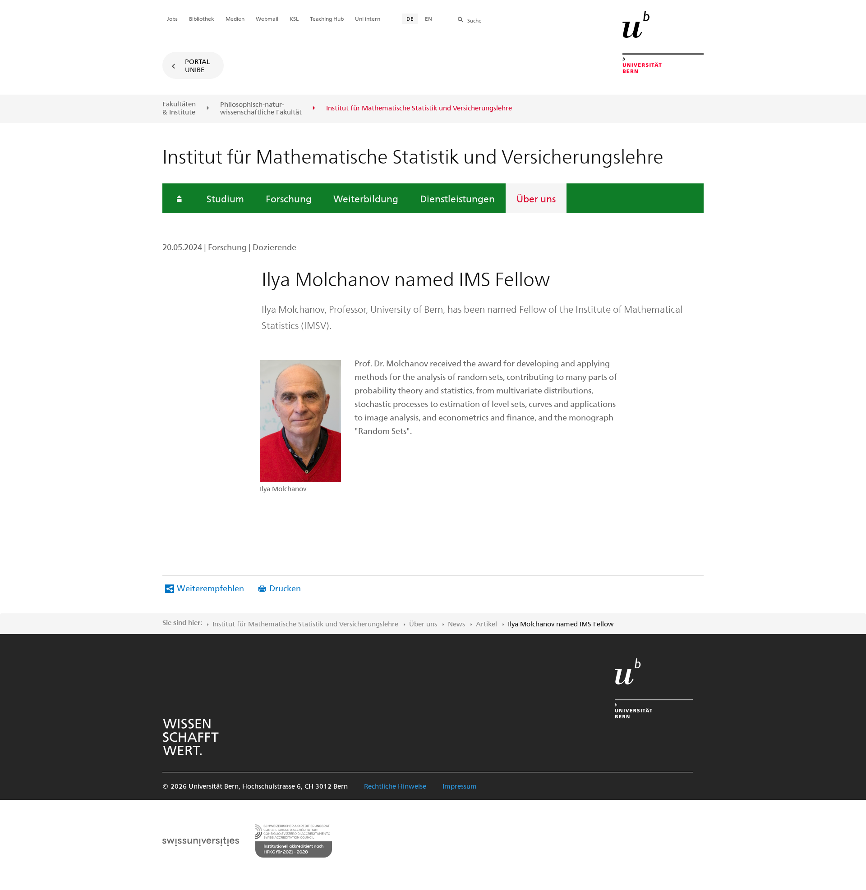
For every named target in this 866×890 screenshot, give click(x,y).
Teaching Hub (327, 18)
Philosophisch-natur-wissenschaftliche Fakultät (261, 108)
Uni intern (367, 18)
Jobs (172, 18)
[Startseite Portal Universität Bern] (663, 42)
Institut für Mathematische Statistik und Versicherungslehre (305, 623)
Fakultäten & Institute (179, 108)
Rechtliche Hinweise (395, 785)
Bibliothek (201, 18)
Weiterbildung (365, 198)
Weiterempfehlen (210, 587)
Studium (225, 198)
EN (428, 18)
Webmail (267, 18)
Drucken (285, 587)
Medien (235, 18)
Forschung (289, 198)
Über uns (536, 198)
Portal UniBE (197, 65)
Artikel (486, 623)
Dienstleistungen (457, 198)
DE (410, 18)
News (456, 623)
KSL (294, 18)
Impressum (459, 785)
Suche (474, 20)
